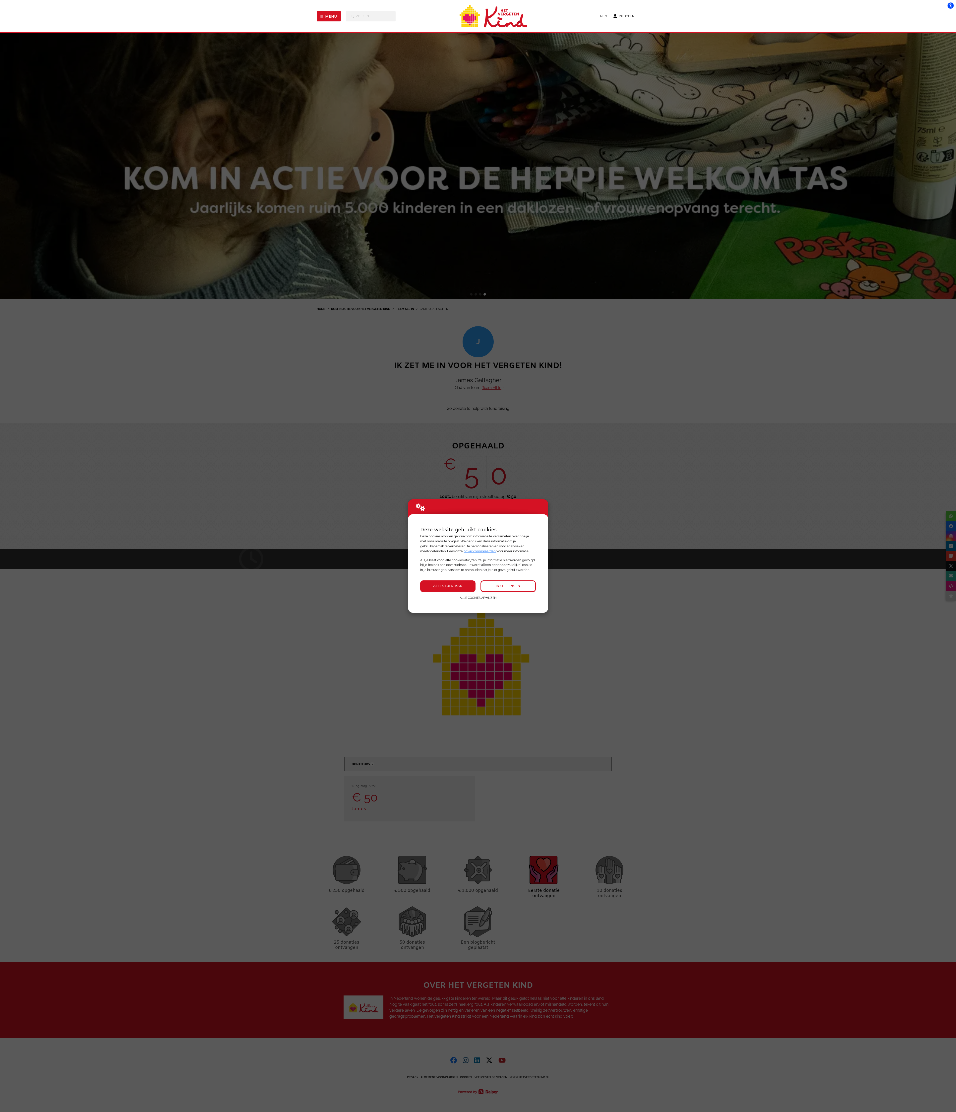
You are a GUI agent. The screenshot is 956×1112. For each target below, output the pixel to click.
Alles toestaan (448, 586)
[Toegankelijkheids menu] (951, 5)
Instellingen (508, 586)
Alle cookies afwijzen (478, 598)
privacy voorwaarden (480, 551)
